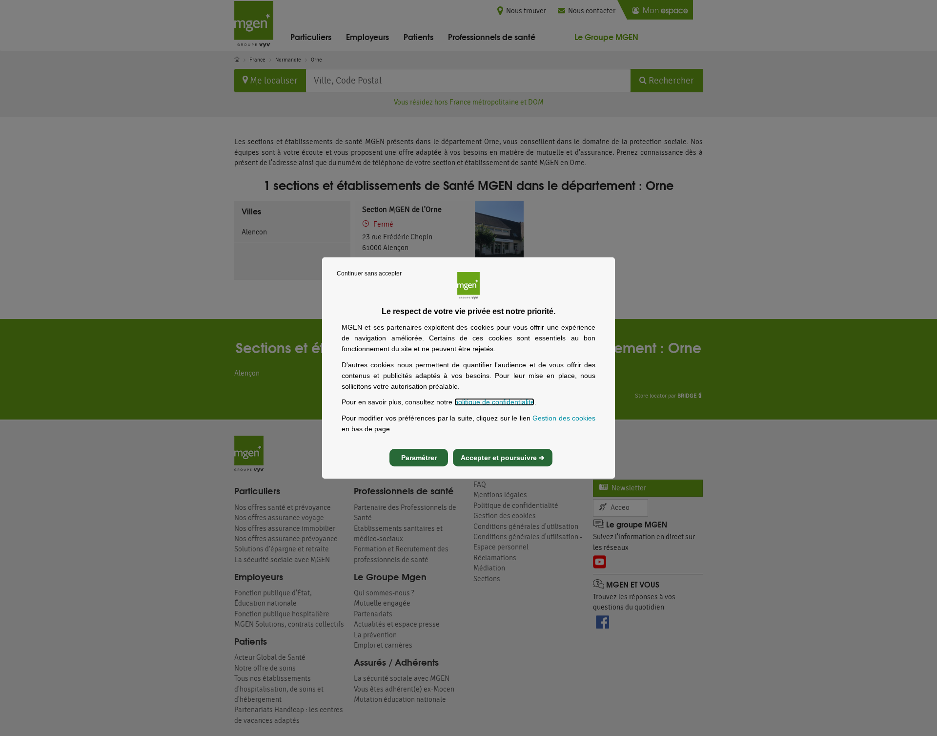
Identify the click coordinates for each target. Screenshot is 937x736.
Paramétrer (419, 458)
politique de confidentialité (494, 402)
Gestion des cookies (563, 418)
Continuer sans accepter (369, 273)
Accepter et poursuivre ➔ (503, 458)
